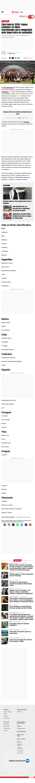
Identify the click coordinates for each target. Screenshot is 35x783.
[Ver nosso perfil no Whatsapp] (17, 525)
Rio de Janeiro (8, 712)
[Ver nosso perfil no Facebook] (4, 525)
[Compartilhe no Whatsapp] (16, 58)
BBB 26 (19, 712)
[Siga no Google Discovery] (28, 58)
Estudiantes (4, 92)
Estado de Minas (20, 744)
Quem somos (21, 739)
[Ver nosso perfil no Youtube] (30, 525)
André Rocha (11, 53)
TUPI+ (19, 726)
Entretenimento (22, 709)
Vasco (5, 730)
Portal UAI (20, 753)
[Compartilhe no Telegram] (19, 58)
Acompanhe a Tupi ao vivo (21, 722)
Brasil (5, 714)
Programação (21, 728)
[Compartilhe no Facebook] (10, 58)
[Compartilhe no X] (13, 58)
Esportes (6, 722)
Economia (6, 718)
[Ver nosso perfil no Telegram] (21, 525)
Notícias (6, 709)
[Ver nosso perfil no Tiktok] (26, 525)
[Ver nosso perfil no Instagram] (9, 525)
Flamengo (26, 122)
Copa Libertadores (8, 87)
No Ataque (20, 751)
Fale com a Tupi (20, 735)
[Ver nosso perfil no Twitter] (13, 525)
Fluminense (7, 728)
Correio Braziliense (20, 748)
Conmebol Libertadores (24, 517)
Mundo (6, 716)
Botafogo (6, 724)
